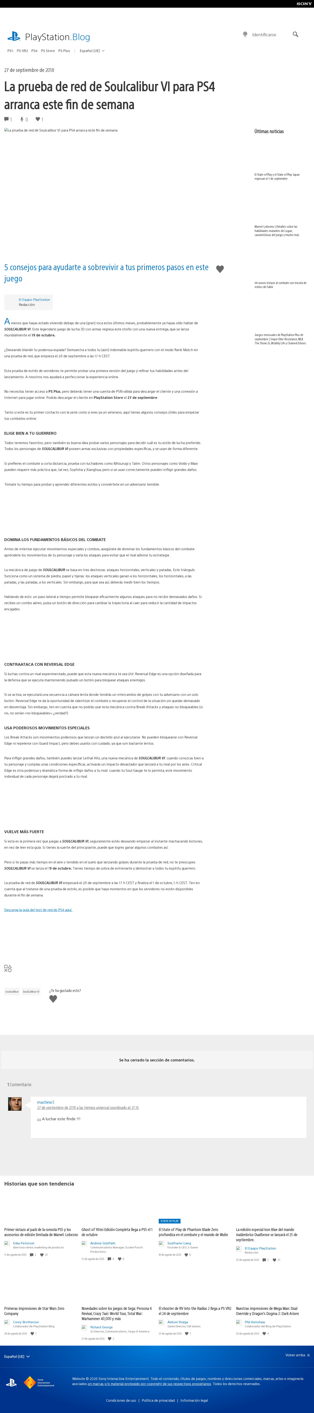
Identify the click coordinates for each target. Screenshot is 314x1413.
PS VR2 (22, 50)
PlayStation (57, 36)
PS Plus (64, 50)
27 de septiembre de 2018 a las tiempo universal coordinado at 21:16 (88, 1107)
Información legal (194, 1400)
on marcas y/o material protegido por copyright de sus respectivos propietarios (149, 1383)
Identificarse (264, 34)
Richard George (101, 1327)
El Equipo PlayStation (34, 299)
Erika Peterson (23, 1243)
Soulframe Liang (179, 1243)
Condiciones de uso (121, 1400)
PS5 (10, 50)
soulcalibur (12, 991)
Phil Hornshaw (255, 1322)
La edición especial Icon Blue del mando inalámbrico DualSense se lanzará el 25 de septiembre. (266, 1234)
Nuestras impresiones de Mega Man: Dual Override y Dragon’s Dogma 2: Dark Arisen (267, 1311)
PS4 (34, 50)
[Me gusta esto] (42, 1255)
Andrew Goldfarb (102, 1243)
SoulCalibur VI (31, 991)
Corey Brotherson (26, 1322)
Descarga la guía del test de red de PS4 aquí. (38, 910)
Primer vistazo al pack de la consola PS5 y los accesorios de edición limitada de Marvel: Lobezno (41, 1232)
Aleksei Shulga (177, 1322)
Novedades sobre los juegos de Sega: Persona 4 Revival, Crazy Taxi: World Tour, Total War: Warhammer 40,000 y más (117, 1313)
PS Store (48, 50)
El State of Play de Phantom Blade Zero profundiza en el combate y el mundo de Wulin (193, 1232)
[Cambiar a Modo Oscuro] (245, 35)
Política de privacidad (158, 1400)
